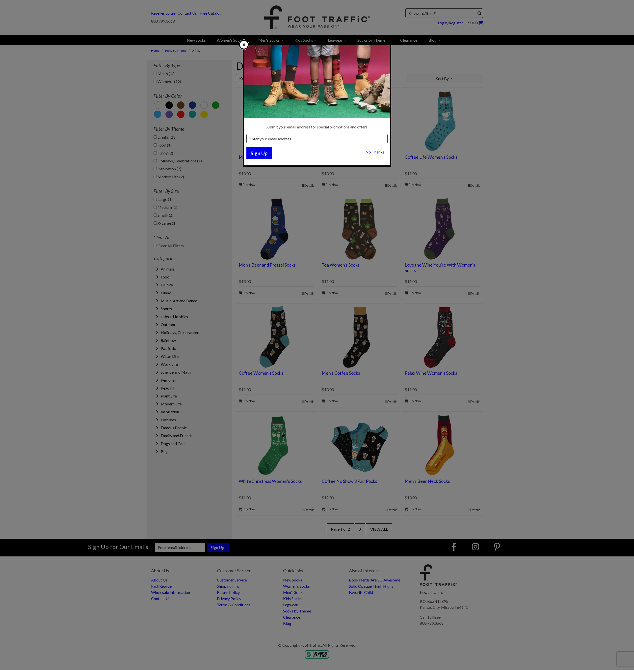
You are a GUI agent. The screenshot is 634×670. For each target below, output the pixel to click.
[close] (244, 45)
